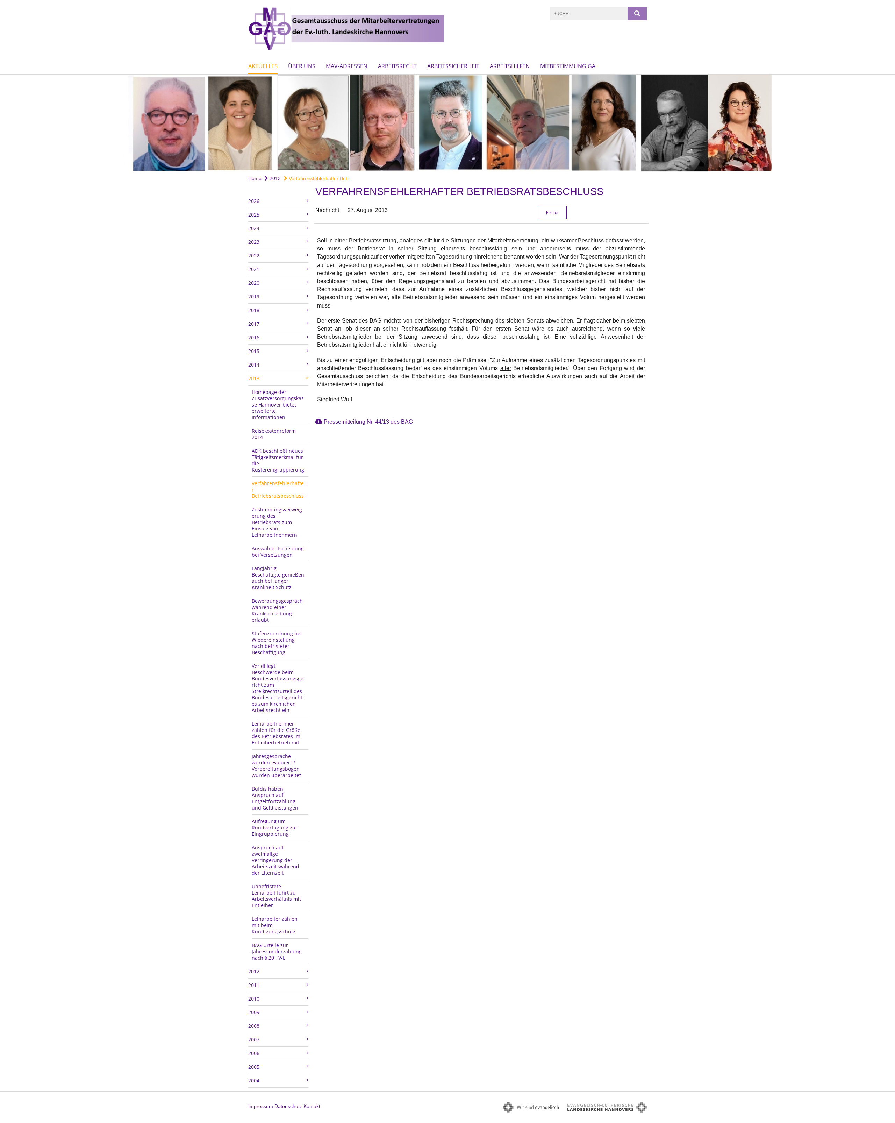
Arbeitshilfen (510, 66)
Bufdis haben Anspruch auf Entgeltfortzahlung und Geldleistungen (275, 798)
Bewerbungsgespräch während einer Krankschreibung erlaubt (277, 610)
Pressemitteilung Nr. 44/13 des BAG (368, 422)
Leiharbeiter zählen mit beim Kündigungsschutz (275, 925)
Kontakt (311, 1106)
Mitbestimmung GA (567, 66)
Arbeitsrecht (397, 66)
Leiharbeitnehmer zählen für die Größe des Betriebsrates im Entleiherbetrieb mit (276, 733)
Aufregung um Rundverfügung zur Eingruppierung (275, 827)
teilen (554, 212)
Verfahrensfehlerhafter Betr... (320, 178)
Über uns (301, 66)
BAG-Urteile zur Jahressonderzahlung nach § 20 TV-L (277, 951)
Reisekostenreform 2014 (274, 434)
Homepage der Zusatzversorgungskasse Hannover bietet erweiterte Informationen (278, 405)
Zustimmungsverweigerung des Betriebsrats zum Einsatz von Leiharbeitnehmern (277, 522)
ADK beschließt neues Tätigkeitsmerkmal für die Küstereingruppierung (278, 460)
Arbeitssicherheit (453, 66)
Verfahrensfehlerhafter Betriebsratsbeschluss (278, 489)
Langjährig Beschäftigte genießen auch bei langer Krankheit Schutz (278, 578)
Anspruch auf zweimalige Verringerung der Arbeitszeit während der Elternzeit (275, 860)
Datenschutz (288, 1106)
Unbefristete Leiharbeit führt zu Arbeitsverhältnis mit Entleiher (276, 896)
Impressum (260, 1106)
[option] (447, 123)
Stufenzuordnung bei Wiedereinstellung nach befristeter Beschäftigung (277, 643)
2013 (274, 178)
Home (255, 178)
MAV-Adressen (346, 66)
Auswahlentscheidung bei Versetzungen (278, 551)
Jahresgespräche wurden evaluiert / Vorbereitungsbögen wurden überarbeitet (276, 765)
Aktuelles (263, 66)
